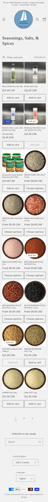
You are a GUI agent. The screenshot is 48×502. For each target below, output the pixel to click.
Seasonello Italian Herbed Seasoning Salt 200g (12, 176)
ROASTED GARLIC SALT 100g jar (12, 350)
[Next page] (32, 418)
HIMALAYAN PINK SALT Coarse (34, 219)
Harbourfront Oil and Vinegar (22, 494)
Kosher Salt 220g (31, 86)
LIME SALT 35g (30, 393)
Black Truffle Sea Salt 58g (12, 86)
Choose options (35, 188)
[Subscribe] (39, 441)
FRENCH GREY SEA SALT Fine (12, 219)
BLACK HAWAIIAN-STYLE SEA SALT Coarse (35, 306)
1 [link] (15, 418)
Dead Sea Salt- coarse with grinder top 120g (12, 129)
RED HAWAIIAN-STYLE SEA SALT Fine (33, 263)
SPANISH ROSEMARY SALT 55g (33, 350)
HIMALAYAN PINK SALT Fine (12, 263)
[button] (4, 19)
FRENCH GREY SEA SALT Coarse (34, 176)
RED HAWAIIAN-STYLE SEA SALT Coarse (11, 306)
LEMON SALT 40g (9, 393)
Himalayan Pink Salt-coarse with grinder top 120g (35, 129)
